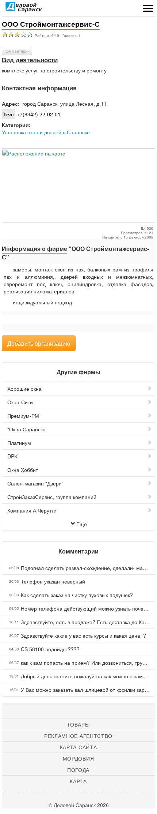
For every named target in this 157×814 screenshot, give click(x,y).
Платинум (19, 442)
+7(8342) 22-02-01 (32, 114)
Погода (78, 769)
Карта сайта (78, 747)
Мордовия (78, 758)
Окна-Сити (20, 402)
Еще (81, 524)
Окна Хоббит (22, 469)
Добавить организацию (38, 343)
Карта (78, 781)
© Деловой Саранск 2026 (79, 805)
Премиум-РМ (23, 415)
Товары (78, 724)
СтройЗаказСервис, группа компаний (51, 496)
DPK (12, 456)
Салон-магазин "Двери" (35, 483)
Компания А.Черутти (32, 510)
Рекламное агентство (78, 735)
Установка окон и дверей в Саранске (46, 132)
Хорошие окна (24, 388)
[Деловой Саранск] (23, 9)
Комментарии (17, 51)
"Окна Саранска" (27, 429)
